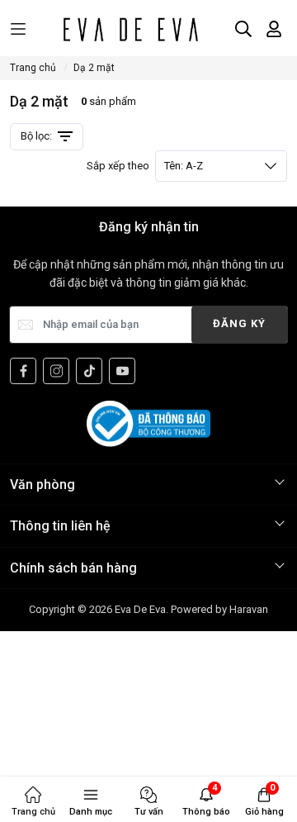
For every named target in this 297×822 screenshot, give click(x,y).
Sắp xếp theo (145, 165)
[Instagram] (56, 371)
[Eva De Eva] (130, 29)
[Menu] (18, 29)
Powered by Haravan (219, 609)
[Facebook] (23, 371)
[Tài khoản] (274, 28)
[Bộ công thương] (148, 423)
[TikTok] (89, 371)
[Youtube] (122, 371)
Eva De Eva (140, 609)
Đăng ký (239, 323)
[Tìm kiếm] (243, 28)
